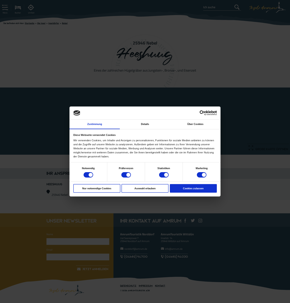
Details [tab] (145, 124)
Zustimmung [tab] (94, 124)
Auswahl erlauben (145, 188)
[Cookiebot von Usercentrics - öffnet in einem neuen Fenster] (202, 112)
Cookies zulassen (193, 188)
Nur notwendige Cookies (96, 188)
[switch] (126, 175)
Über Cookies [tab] (195, 124)
